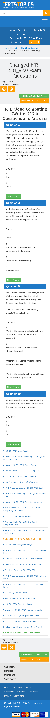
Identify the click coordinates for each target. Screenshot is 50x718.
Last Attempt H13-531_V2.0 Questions (22, 482)
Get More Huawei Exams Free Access (22, 632)
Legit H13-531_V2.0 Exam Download (20, 476)
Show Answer (13, 196)
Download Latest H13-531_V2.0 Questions (23, 564)
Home (4, 48)
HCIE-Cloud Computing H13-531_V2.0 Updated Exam (24, 551)
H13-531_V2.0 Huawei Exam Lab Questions (23, 471)
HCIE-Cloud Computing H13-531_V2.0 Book (24, 488)
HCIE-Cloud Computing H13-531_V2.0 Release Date (24, 577)
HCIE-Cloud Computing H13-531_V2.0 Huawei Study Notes (24, 531)
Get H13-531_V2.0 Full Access (34, 96)
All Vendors (18, 687)
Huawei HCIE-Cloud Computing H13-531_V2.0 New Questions (24, 458)
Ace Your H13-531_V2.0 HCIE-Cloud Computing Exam (20, 523)
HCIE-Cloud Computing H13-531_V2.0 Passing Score (24, 494)
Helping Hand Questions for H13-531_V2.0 (23, 627)
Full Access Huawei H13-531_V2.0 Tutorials (24, 559)
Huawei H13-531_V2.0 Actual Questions (22, 465)
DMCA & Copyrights (14, 695)
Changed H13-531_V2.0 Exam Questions (23, 539)
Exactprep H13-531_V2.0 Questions (20, 598)
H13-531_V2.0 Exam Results (17, 451)
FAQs (29, 687)
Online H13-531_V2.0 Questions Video (22, 615)
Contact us (9, 691)
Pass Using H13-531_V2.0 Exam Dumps (22, 593)
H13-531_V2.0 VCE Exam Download (20, 621)
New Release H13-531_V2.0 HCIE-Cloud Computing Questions (21, 509)
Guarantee (33, 691)
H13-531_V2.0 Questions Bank (18, 604)
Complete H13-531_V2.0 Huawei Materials (23, 610)
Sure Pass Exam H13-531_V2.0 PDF (20, 570)
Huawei (13, 48)
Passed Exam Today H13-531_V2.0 (20, 544)
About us (21, 691)
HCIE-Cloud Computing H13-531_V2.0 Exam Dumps (23, 585)
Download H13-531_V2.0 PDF (34, 100)
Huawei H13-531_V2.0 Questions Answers (23, 502)
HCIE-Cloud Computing (30, 48)
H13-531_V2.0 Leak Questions (18, 516)
